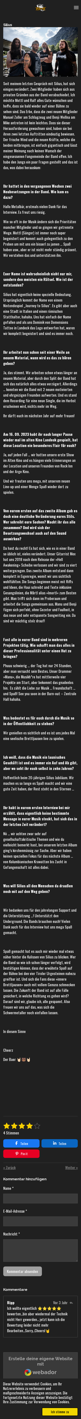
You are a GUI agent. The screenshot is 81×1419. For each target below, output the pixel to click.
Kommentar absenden (22, 1271)
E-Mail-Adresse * (15, 1211)
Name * (8, 1188)
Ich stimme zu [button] (60, 1411)
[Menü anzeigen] (76, 7)
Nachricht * (11, 1234)
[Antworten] (71, 1302)
